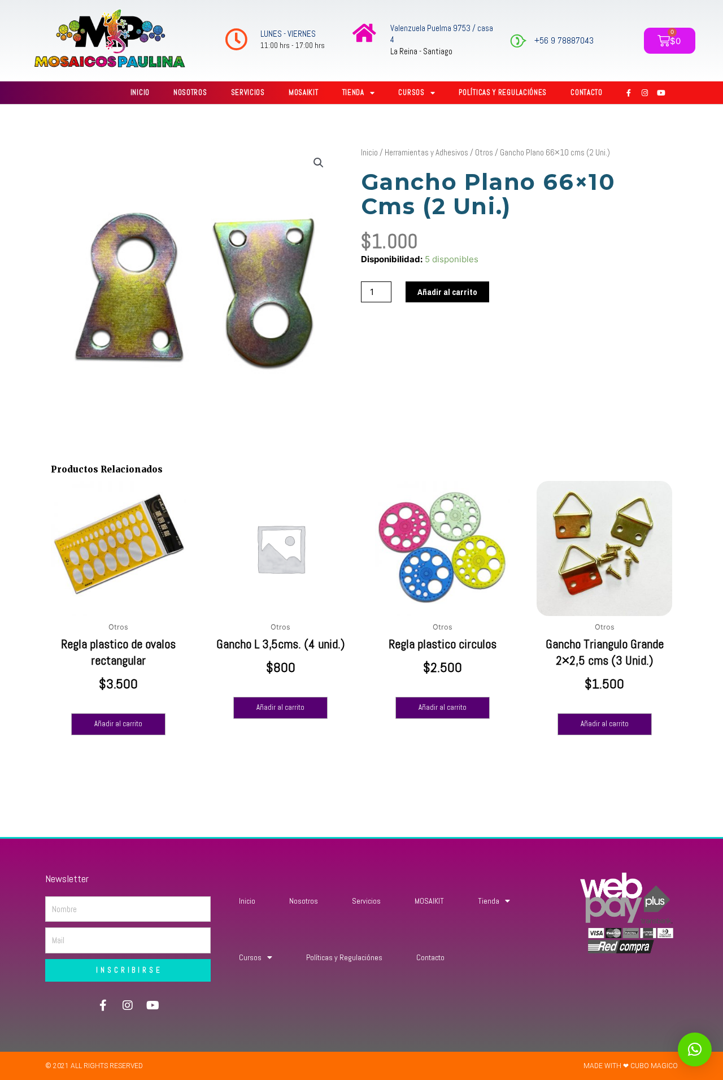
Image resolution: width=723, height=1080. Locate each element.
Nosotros (190, 92)
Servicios (248, 92)
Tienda (353, 92)
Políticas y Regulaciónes (503, 92)
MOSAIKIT (304, 92)
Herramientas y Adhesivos (426, 152)
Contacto (586, 92)
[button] (318, 163)
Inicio (140, 92)
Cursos (411, 92)
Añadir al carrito (447, 292)
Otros (484, 152)
